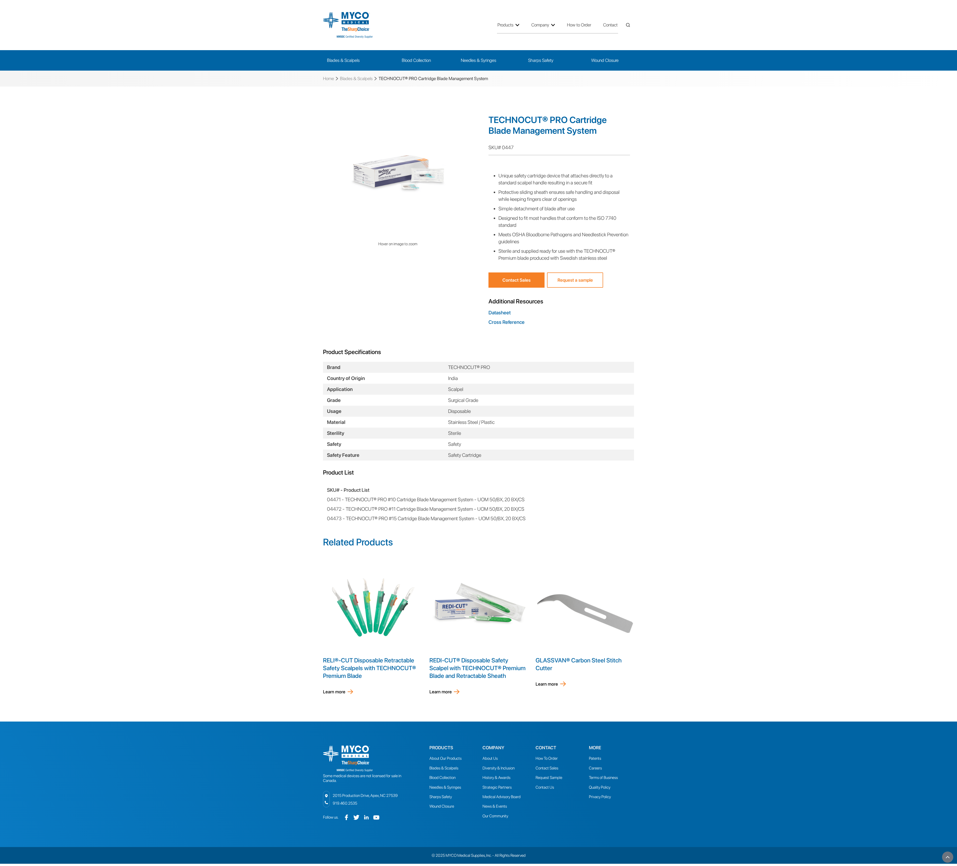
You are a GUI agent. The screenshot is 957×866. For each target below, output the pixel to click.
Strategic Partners (497, 787)
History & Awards (496, 777)
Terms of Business (603, 777)
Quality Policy (599, 787)
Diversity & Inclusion (498, 768)
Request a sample (575, 280)
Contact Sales (516, 280)
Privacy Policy (600, 796)
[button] (510, 25)
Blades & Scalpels (356, 78)
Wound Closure (441, 806)
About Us (490, 758)
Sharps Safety (440, 796)
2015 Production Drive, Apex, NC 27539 (365, 795)
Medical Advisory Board (501, 796)
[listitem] (398, 173)
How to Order (579, 25)
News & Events (494, 806)
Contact (610, 25)
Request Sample (549, 777)
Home (328, 78)
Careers (595, 768)
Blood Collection (442, 777)
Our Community (495, 816)
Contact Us (545, 787)
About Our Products (445, 758)
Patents (595, 758)
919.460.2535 (345, 803)
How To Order (547, 758)
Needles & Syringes (445, 787)
